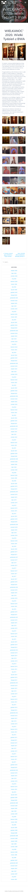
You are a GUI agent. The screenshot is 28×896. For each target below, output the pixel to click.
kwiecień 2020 (14, 475)
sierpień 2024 (14, 336)
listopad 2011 (14, 740)
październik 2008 (14, 835)
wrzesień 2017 (14, 560)
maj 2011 (14, 753)
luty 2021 (14, 448)
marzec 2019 (14, 510)
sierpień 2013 (14, 688)
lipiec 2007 (14, 871)
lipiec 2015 (14, 625)
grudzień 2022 (14, 390)
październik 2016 (14, 587)
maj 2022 (14, 407)
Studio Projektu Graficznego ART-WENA (14, 891)
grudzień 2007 (14, 860)
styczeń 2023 (14, 388)
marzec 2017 (14, 573)
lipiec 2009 (14, 811)
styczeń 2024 (14, 355)
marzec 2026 (14, 284)
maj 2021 (14, 439)
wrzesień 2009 (14, 805)
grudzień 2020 (14, 453)
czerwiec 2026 (14, 276)
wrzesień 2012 (14, 715)
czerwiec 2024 (14, 341)
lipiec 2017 (14, 562)
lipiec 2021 (14, 434)
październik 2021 (14, 426)
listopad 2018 (14, 521)
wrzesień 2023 (14, 366)
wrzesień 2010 (14, 773)
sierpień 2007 (14, 868)
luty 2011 (14, 762)
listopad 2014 (14, 647)
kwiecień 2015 (14, 633)
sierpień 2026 (14, 270)
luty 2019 (14, 513)
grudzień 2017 (14, 551)
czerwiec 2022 (14, 404)
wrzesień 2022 (14, 399)
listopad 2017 (14, 554)
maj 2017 (14, 568)
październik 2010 (14, 770)
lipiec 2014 (14, 658)
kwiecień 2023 (14, 379)
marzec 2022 (14, 412)
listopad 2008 (14, 833)
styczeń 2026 (14, 289)
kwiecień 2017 (14, 571)
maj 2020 (14, 472)
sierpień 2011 (14, 745)
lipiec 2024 (14, 338)
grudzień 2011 (14, 737)
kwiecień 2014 (14, 666)
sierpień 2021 (14, 431)
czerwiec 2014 (14, 661)
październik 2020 (14, 459)
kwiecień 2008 (14, 852)
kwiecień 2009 (14, 819)
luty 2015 (14, 639)
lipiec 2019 (14, 500)
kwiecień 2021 (14, 442)
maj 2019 (14, 505)
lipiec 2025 (14, 306)
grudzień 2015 (14, 611)
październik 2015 (14, 617)
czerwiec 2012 (14, 723)
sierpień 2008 (14, 841)
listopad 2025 (14, 295)
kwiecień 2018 (14, 541)
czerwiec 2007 (14, 874)
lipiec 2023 (14, 371)
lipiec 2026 (14, 273)
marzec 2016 (14, 606)
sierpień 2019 (14, 497)
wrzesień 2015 (14, 620)
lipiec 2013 (14, 691)
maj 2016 (14, 601)
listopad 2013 (14, 680)
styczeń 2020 (14, 483)
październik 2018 (14, 524)
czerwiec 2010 (14, 781)
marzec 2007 (14, 879)
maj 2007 (14, 876)
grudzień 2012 (14, 707)
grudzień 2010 (14, 764)
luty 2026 (14, 287)
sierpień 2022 (14, 401)
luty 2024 (14, 352)
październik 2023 (14, 363)
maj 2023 (14, 377)
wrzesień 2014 (14, 652)
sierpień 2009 (14, 808)
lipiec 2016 (14, 595)
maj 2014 (14, 663)
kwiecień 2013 (14, 699)
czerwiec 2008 (14, 846)
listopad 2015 (14, 614)
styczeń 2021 (14, 450)
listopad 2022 (14, 393)
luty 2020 (14, 480)
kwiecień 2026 (14, 281)
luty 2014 (14, 672)
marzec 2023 (14, 382)
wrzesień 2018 (14, 527)
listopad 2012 (14, 710)
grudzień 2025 (14, 292)
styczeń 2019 (14, 516)
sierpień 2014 (14, 655)
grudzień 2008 (14, 830)
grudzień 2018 (14, 519)
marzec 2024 (14, 349)
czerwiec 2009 (14, 814)
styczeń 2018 (14, 549)
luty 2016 (14, 609)
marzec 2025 (14, 317)
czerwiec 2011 (14, 751)
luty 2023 (14, 385)
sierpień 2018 (14, 530)
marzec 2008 (14, 854)
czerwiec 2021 (14, 437)
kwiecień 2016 (14, 603)
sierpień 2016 (14, 592)
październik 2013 (14, 682)
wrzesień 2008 (14, 838)
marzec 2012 (14, 732)
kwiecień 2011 (14, 756)
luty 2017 (14, 576)
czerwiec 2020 (14, 470)
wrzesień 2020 (14, 461)
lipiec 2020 (14, 467)
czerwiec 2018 (14, 535)
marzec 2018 (14, 543)
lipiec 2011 (14, 748)
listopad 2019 (14, 489)
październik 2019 (14, 491)
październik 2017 (14, 557)
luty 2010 (14, 792)
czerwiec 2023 (14, 374)
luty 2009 (14, 824)
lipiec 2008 (14, 844)
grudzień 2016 (14, 581)
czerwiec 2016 (14, 598)
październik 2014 (14, 650)
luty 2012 (14, 734)
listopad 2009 (14, 800)
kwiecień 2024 (14, 347)
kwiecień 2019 (14, 508)
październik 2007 (14, 863)
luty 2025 (14, 319)
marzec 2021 (14, 445)
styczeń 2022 (14, 418)
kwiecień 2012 (14, 729)
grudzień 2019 (14, 486)
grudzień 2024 (14, 325)
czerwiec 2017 (14, 565)
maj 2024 (14, 344)
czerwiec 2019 (14, 502)
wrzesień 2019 (14, 494)
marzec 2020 (14, 478)
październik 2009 (14, 803)
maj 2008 (14, 849)
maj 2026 (14, 278)
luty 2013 (14, 704)
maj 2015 (14, 631)
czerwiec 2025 (14, 308)
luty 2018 (14, 546)
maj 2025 (14, 311)
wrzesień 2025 (14, 300)
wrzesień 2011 (14, 743)
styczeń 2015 (14, 642)
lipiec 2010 (14, 778)
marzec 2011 (14, 759)
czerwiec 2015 (14, 628)
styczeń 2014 (14, 674)
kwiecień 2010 (14, 786)
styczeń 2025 (14, 322)
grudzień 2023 (14, 358)
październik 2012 (14, 713)
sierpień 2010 (14, 775)
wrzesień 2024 (14, 333)
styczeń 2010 (14, 794)
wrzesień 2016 (14, 590)
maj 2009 (14, 816)
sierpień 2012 (14, 718)
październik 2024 (14, 330)
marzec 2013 (14, 702)
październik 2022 (14, 396)
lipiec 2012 (14, 721)
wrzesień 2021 (14, 429)
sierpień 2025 (14, 303)
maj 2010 (14, 783)
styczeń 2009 (14, 827)
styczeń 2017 (14, 579)
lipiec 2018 (14, 532)
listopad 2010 (14, 767)
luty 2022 (14, 415)
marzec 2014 (14, 669)
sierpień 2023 (14, 369)
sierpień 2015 (14, 622)
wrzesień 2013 (14, 685)
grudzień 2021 (14, 420)
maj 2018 (14, 538)
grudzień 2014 (14, 644)
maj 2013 (14, 696)
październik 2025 (14, 298)
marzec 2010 (14, 789)
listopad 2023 (14, 360)
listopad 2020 (14, 456)
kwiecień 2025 (14, 314)
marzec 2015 (14, 636)
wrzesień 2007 (14, 865)
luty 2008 (14, 857)
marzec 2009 (14, 822)
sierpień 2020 (14, 464)
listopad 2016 (14, 584)
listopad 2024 (14, 328)
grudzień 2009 (14, 797)
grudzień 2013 (14, 677)
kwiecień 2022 (14, 409)
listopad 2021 (14, 423)
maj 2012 (14, 726)
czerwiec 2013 (14, 693)
